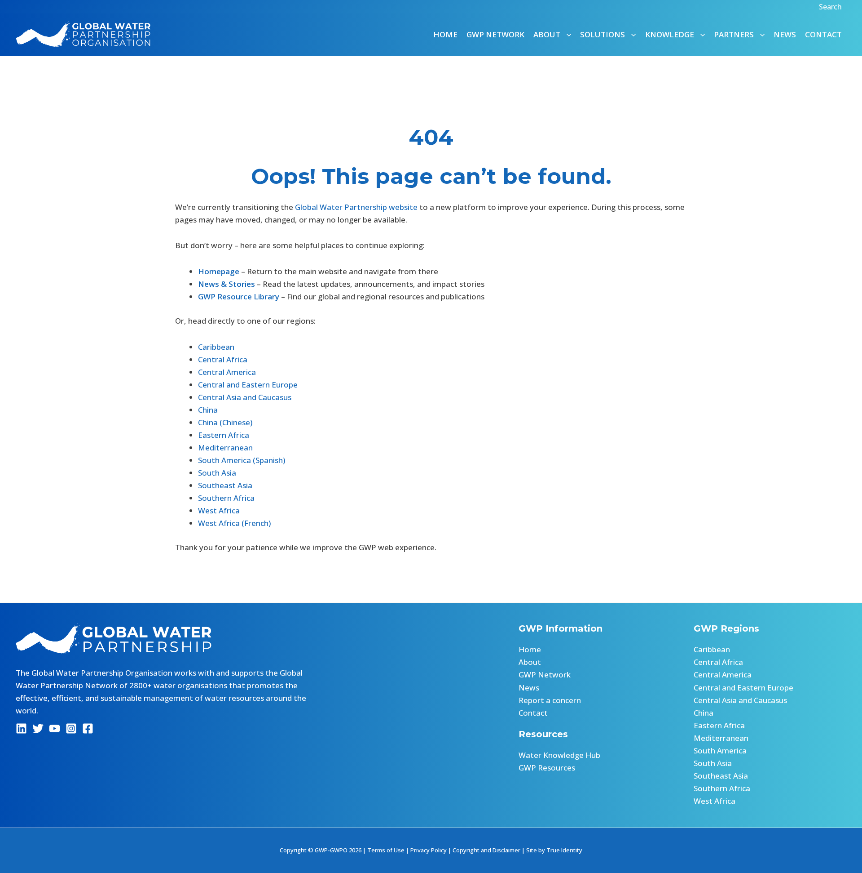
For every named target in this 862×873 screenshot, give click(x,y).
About (530, 662)
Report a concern (550, 700)
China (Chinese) (225, 422)
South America (720, 750)
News (785, 34)
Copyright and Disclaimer (486, 850)
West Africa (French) (234, 523)
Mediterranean (225, 447)
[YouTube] (54, 728)
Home (445, 34)
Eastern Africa (223, 435)
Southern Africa (226, 498)
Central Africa (222, 359)
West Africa (219, 510)
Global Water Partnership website (356, 207)
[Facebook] (87, 728)
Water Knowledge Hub (559, 755)
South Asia (217, 473)
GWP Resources (547, 767)
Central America (227, 372)
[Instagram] (71, 728)
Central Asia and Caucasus (244, 397)
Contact (823, 34)
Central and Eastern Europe (248, 384)
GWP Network (495, 34)
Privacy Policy (428, 850)
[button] (831, 6)
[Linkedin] (21, 728)
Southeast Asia (225, 485)
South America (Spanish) (241, 460)
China (208, 410)
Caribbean (216, 347)
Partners (734, 34)
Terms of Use (386, 850)
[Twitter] (38, 728)
